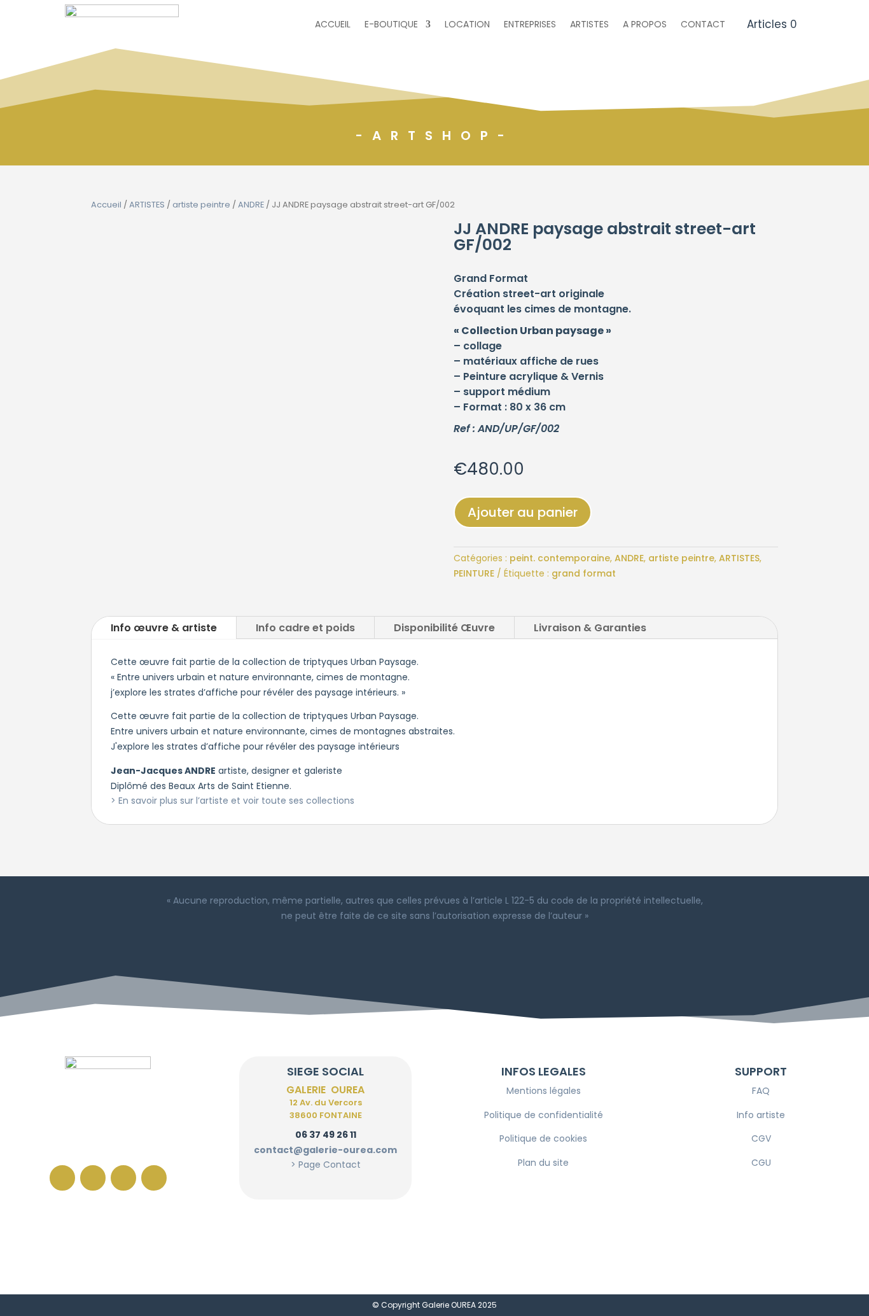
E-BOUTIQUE (391, 24)
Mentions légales (543, 1090)
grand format (584, 573)
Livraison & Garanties (590, 627)
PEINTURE (474, 573)
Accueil (106, 205)
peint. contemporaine (560, 558)
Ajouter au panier (523, 512)
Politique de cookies (543, 1138)
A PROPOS (645, 24)
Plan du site (543, 1162)
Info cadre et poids (305, 627)
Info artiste (761, 1115)
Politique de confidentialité (543, 1115)
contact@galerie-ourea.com (325, 1150)
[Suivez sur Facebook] (62, 1178)
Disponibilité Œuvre (444, 627)
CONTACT (703, 24)
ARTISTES (589, 24)
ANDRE (251, 205)
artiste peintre (201, 205)
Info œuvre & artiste (164, 627)
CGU (761, 1162)
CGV (761, 1138)
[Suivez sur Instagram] (93, 1178)
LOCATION (467, 24)
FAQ (761, 1090)
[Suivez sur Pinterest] (123, 1178)
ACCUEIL (333, 24)
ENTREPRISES (530, 24)
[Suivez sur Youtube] (154, 1178)
